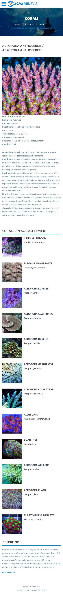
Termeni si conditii (32, 590)
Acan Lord (31, 414)
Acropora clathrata (38, 314)
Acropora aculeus (36, 465)
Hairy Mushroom (35, 238)
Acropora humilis (36, 339)
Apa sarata (29, 24)
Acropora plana (35, 490)
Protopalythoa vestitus (34, 267)
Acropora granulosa (39, 364)
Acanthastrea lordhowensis (37, 419)
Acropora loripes (36, 288)
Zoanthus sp (30, 444)
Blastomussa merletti (39, 515)
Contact (20, 590)
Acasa (17, 24)
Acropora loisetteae (39, 389)
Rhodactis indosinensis (35, 242)
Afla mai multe (8, 572)
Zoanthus (31, 439)
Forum (43, 590)
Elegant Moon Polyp (38, 263)
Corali (41, 24)
